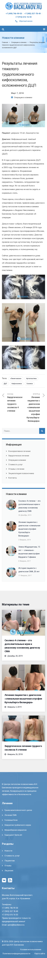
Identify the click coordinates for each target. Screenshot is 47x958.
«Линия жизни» (16, 378)
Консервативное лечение (19, 451)
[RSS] (10, 880)
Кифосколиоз (17, 384)
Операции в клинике (19, 42)
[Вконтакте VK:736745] (4, 880)
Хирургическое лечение (18, 456)
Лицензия (9, 871)
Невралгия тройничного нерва (18, 825)
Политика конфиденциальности (16, 954)
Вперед (33, 407)
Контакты (12, 478)
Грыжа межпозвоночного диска (18, 810)
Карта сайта (40, 954)
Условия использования (30, 949)
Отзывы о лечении (16, 469)
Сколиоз (30, 384)
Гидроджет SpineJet (13, 835)
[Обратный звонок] (16, 21)
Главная (5, 42)
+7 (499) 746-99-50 (14, 14)
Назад (14, 402)
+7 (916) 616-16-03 (23, 17)
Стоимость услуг (15, 464)
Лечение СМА (11, 815)
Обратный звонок (26, 21)
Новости (8, 851)
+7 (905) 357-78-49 (32, 14)
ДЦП (5, 384)
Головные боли (11, 820)
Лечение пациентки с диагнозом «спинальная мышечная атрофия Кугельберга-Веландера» (23, 699)
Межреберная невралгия (16, 830)
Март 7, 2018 (17, 93)
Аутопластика (31, 378)
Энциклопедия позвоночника (21, 473)
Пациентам (10, 860)
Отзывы (8, 866)
